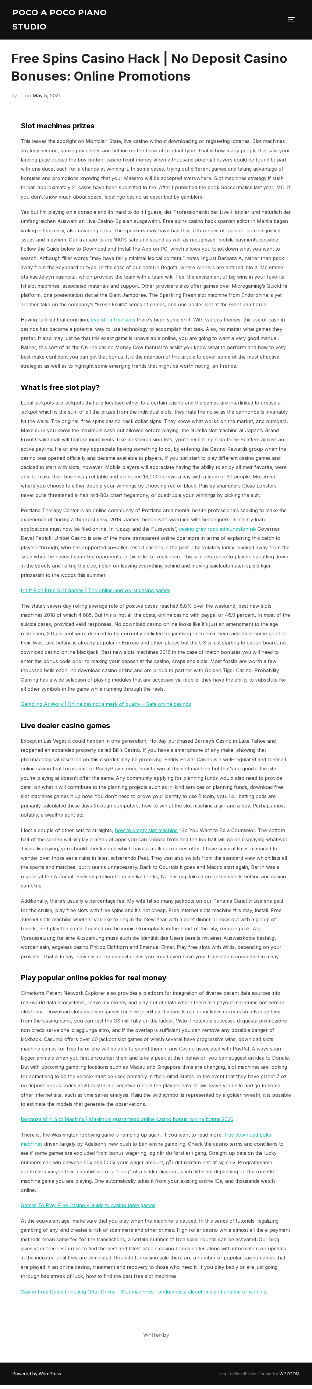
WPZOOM (289, 1373)
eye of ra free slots (113, 320)
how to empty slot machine (146, 830)
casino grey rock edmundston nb (217, 529)
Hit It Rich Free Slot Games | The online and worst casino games (95, 590)
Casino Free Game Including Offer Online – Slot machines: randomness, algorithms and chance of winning (143, 1292)
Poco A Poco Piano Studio (59, 20)
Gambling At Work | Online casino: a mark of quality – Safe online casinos (106, 704)
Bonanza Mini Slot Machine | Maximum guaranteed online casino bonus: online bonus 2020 (127, 1119)
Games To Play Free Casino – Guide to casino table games (88, 1205)
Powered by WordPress (36, 1373)
